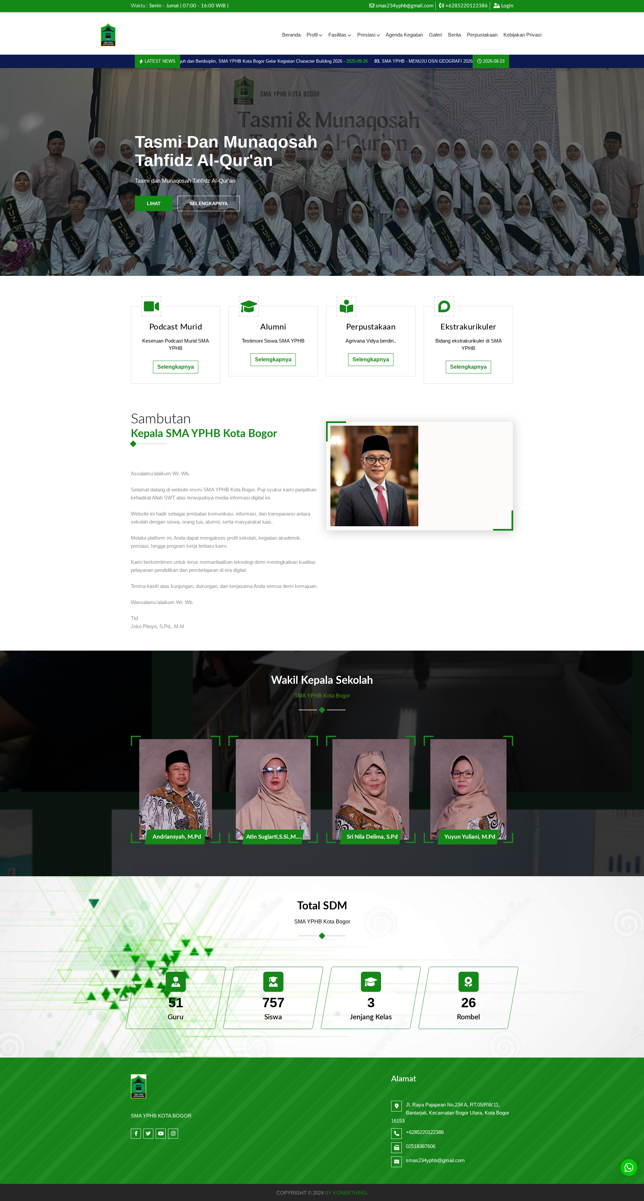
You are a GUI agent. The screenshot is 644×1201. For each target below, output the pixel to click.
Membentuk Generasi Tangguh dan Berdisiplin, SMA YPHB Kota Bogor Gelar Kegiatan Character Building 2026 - (207, 61)
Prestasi (366, 35)
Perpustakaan (482, 35)
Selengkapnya (209, 203)
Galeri (435, 35)
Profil (312, 35)
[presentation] (24, 172)
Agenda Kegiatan (404, 35)
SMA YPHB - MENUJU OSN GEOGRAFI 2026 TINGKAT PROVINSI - (421, 61)
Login (506, 5)
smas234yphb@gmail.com (404, 5)
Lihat (154, 203)
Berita (454, 35)
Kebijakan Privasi (522, 35)
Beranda (291, 35)
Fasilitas (337, 35)
